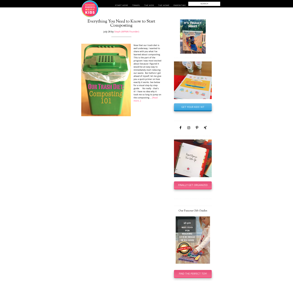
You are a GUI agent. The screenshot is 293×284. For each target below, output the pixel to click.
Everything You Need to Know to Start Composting (121, 23)
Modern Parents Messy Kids (89, 8)
